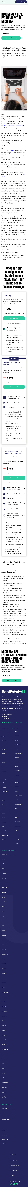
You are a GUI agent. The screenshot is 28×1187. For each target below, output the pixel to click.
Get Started (14, 318)
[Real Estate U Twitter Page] (14, 1185)
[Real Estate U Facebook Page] (11, 1185)
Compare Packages (20, 2)
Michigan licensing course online (13, 126)
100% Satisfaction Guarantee (14, 323)
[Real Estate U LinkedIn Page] (17, 1185)
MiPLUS (13, 150)
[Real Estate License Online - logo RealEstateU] (13, 692)
